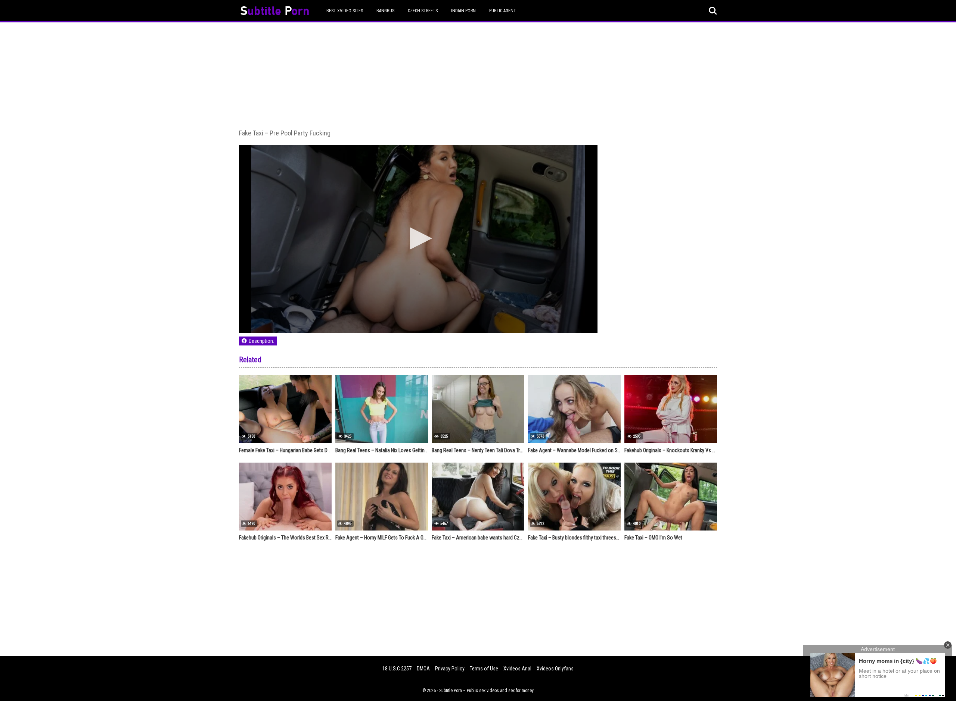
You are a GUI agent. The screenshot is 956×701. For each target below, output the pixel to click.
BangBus (385, 10)
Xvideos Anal (517, 669)
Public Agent (502, 10)
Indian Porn (463, 10)
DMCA (423, 669)
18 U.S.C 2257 (397, 669)
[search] (713, 11)
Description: (261, 341)
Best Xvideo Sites (344, 10)
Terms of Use (484, 669)
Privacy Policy (450, 669)
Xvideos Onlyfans (555, 669)
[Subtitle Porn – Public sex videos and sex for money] (274, 12)
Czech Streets (423, 10)
